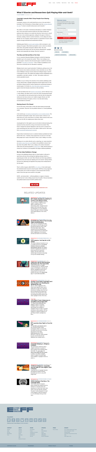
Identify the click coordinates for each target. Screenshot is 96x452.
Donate (76, 2)
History (20, 433)
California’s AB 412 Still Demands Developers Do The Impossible (40, 263)
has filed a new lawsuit (38, 325)
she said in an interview (27, 62)
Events (42, 432)
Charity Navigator (24, 423)
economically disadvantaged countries (27, 130)
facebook (13, 420)
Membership (9, 433)
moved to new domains (36, 91)
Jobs (19, 436)
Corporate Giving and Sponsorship (70, 433)
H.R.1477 (40, 167)
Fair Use (57, 51)
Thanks (71, 445)
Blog (42, 429)
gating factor (37, 146)
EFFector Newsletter (45, 436)
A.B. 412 (38, 266)
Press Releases (44, 430)
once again (40, 350)
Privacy (31, 430)
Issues (54, 2)
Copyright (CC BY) (11, 445)
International (32, 434)
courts (42, 311)
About (50, 2)
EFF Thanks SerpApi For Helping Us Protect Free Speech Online (41, 199)
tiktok (40, 420)
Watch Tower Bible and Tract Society (39, 352)
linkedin (35, 420)
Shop (72, 2)
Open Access (72, 54)
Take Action (64, 2)
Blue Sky (22, 420)
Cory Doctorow (41, 219)
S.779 (36, 167)
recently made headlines (33, 44)
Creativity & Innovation (60, 54)
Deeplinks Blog (34, 197)
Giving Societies (67, 432)
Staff (19, 437)
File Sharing (65, 51)
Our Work (58, 2)
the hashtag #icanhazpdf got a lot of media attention (38, 113)
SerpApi (40, 201)
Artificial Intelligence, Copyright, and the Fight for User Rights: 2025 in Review (41, 367)
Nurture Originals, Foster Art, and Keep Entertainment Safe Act (39, 246)
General (8, 429)
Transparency (32, 433)
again (43, 265)
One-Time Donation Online (69, 430)
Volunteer (20, 430)
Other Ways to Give (67, 436)
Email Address (60, 32)
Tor (17, 95)
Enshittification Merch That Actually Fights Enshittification (41, 221)
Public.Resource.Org (35, 333)
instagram (18, 420)
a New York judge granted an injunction (40, 86)
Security (8, 432)
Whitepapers (43, 434)
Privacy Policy (52, 445)
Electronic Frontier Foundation (26, 4)
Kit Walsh (40, 342)
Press (8, 434)
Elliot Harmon (21, 14)
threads (44, 420)
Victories (20, 432)
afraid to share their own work (25, 143)
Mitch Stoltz (41, 280)
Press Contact (55, 429)
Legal (8, 430)
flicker (31, 420)
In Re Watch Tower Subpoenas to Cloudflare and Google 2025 (40, 301)
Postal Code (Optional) (61, 28)
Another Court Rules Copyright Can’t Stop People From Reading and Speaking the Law (41, 283)
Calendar (20, 429)
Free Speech (32, 429)
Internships (20, 434)
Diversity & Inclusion (22, 438)
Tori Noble (40, 364)
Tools (69, 2)
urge (38, 311)
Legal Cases (43, 433)
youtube (26, 420)
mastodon (9, 420)
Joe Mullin (40, 261)
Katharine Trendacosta (43, 238)
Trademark (31, 445)
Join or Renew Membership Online (70, 429)
